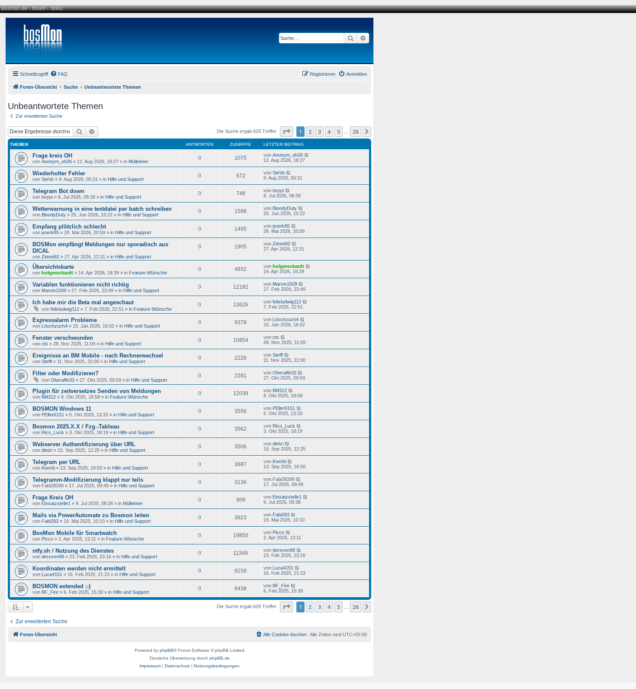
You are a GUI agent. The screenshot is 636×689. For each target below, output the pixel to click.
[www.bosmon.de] (39, 40)
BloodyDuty (54, 214)
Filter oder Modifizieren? (65, 373)
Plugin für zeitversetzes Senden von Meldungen (96, 391)
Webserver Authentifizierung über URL (83, 444)
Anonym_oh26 (57, 161)
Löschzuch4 (54, 325)
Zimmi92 (50, 256)
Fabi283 (50, 521)
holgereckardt (57, 272)
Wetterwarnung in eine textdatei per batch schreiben (102, 209)
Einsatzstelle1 (56, 503)
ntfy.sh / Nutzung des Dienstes (73, 550)
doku (57, 8)
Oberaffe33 (62, 380)
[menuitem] (58, 74)
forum (38, 8)
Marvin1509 (54, 290)
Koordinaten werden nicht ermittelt (78, 568)
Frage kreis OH (52, 155)
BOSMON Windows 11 (61, 409)
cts (45, 343)
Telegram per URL (56, 462)
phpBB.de (219, 658)
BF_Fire (50, 592)
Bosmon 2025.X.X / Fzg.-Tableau (75, 426)
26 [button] (356, 131)
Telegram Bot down (58, 191)
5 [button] (338, 131)
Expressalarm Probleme (64, 320)
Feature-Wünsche (148, 272)
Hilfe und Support (126, 179)
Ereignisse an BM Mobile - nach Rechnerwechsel (97, 355)
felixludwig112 (65, 309)
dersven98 (53, 556)
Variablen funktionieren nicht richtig (80, 284)
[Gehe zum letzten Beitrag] (307, 155)
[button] (286, 131)
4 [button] (329, 131)
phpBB (166, 650)
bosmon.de (14, 8)
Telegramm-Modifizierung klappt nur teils (87, 480)
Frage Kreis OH (52, 497)
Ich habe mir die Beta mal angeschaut (83, 302)
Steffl (47, 361)
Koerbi (48, 467)
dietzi (47, 450)
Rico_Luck (53, 432)
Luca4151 (52, 574)
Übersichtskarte (53, 267)
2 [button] (310, 131)
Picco (47, 538)
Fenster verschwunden (62, 338)
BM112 (49, 396)
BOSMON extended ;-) (61, 586)
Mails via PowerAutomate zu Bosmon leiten (90, 515)
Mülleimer (138, 161)
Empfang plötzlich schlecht (69, 226)
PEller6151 (53, 414)
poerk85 (50, 232)
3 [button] (319, 131)
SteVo (48, 179)
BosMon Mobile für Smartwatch (74, 533)
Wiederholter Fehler (58, 173)
